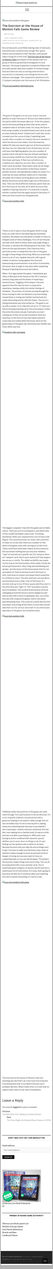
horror (17, 40)
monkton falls (34, 40)
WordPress (6, 1259)
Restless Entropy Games (12, 1226)
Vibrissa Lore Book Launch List (15, 1223)
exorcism (11, 40)
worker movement (16, 43)
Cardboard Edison (10, 1235)
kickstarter (24, 40)
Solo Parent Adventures (12, 1229)
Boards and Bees (9, 1232)
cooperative (14, 38)
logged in (17, 1107)
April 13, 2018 (8, 34)
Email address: (8, 1145)
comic (7, 38)
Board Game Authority (12, 1256)
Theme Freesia (37, 1257)
